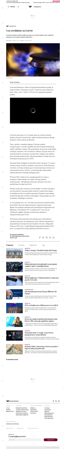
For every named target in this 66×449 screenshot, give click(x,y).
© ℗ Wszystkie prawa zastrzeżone (19, 236)
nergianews (37, 7)
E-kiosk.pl (47, 408)
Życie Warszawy (49, 418)
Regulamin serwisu (21, 411)
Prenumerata (34, 411)
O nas (7, 408)
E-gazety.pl (48, 409)
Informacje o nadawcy (22, 413)
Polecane (21, 245)
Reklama (33, 408)
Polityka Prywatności (21, 408)
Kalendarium (20, 428)
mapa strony (9, 428)
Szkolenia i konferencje (12, 424)
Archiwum (33, 413)
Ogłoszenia (34, 409)
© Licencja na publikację (17, 234)
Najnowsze (33, 245)
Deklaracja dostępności (22, 414)
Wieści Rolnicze (49, 416)
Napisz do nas (10, 411)
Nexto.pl (47, 411)
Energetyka (13, 26)
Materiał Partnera (29, 289)
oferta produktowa (32, 428)
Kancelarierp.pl (49, 414)
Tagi (43, 245)
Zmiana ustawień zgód (22, 409)
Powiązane (9, 245)
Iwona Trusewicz (15, 82)
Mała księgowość (49, 413)
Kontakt (8, 409)
